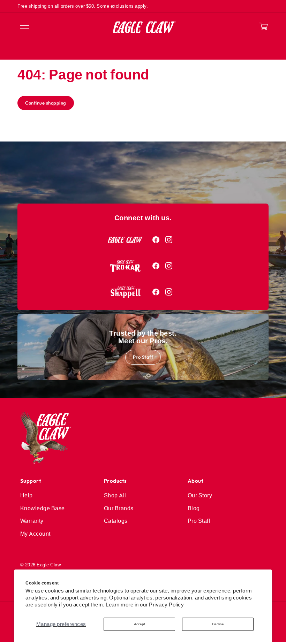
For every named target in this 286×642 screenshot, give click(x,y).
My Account (35, 533)
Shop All (115, 495)
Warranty (32, 520)
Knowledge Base (42, 508)
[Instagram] (169, 240)
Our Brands (119, 508)
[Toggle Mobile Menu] (24, 27)
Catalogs (116, 520)
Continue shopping (45, 103)
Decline (218, 624)
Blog (194, 508)
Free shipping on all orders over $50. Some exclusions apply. (82, 6)
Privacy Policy (166, 604)
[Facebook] (156, 240)
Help (26, 495)
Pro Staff (143, 357)
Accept (139, 624)
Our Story (200, 495)
